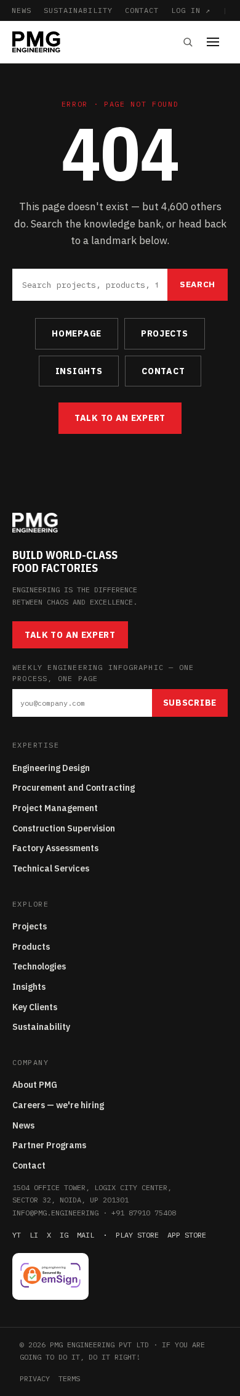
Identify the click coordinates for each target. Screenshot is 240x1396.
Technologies (39, 966)
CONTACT (142, 10)
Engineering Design (51, 768)
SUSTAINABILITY (78, 10)
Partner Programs (49, 1145)
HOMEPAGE (77, 333)
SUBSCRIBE (190, 702)
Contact (29, 1165)
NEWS (21, 10)
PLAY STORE (137, 1234)
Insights (29, 986)
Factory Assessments (55, 848)
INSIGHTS (79, 371)
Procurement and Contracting (73, 787)
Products (31, 946)
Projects (29, 926)
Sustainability (41, 1026)
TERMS (69, 1378)
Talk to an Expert (120, 417)
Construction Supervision (63, 828)
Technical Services (50, 868)
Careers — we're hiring (58, 1105)
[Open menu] (217, 41)
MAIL (85, 1234)
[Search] (187, 41)
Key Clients (34, 1007)
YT (16, 1234)
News (23, 1125)
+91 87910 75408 (143, 1212)
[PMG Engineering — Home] (36, 41)
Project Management (55, 808)
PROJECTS (164, 333)
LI (34, 1234)
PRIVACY (35, 1378)
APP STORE (186, 1234)
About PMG (34, 1084)
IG (64, 1234)
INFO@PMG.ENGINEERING (55, 1212)
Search (197, 284)
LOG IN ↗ (190, 10)
